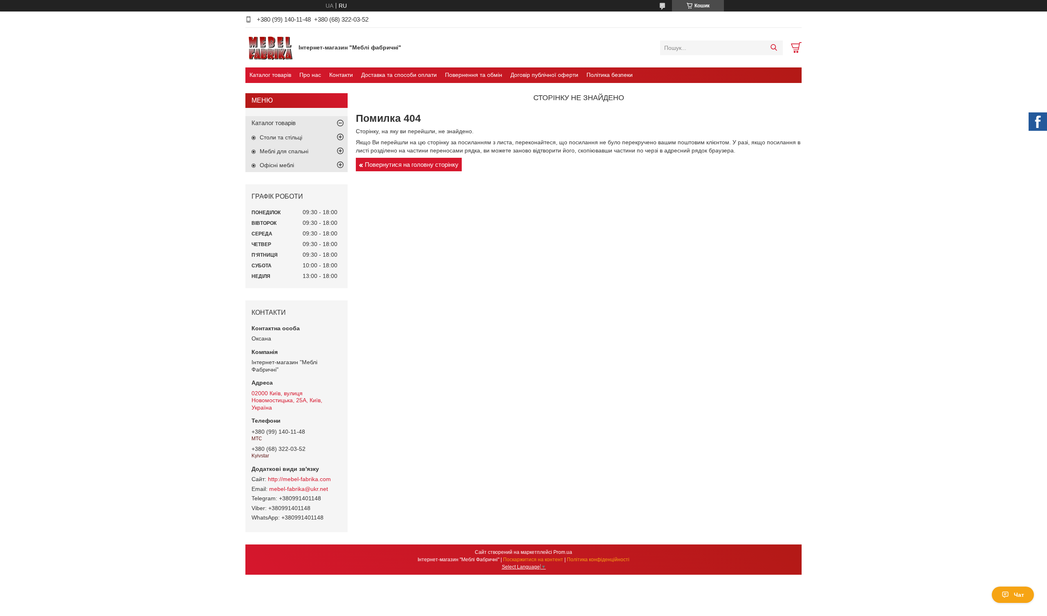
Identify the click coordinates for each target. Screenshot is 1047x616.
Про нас (310, 75)
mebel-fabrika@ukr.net (298, 489)
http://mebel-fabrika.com (299, 479)
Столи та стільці (281, 137)
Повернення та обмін (473, 75)
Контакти (341, 75)
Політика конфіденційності (598, 559)
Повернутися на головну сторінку (411, 164)
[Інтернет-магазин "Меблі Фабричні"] (269, 47)
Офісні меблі (277, 165)
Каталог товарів (270, 75)
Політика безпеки (609, 75)
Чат (1019, 594)
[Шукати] (773, 47)
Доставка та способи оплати (399, 75)
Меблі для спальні (284, 151)
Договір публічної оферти (544, 75)
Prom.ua (562, 552)
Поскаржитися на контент (533, 559)
